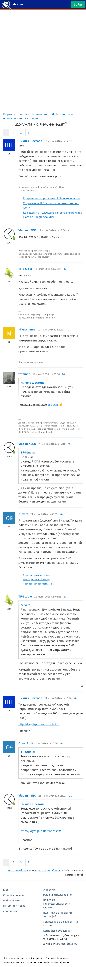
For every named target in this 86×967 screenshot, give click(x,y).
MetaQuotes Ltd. (67, 944)
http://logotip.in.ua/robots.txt (38, 724)
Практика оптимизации (32, 114)
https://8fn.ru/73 (26, 425)
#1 (69, 230)
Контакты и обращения (57, 930)
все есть (53, 404)
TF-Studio (25, 269)
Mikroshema (26, 329)
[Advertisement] (43, 20)
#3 (68, 329)
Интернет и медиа (14, 905)
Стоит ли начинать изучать (37, 575)
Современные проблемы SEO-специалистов (51, 198)
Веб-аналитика (12, 900)
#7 (65, 596)
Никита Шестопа (30, 141)
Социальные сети (14, 895)
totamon (24, 374)
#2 (65, 269)
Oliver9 (23, 514)
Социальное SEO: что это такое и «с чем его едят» (51, 205)
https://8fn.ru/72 (59, 425)
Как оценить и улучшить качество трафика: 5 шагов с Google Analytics (52, 215)
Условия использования (57, 894)
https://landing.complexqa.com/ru (36, 317)
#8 (75, 698)
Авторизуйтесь (18, 870)
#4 (63, 374)
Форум (7, 114)
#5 (69, 444)
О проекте (49, 889)
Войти (78, 4)
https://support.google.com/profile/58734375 (41, 253)
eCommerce (10, 911)
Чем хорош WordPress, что (37, 579)
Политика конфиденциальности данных (56, 903)
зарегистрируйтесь (47, 870)
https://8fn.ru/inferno (58, 428)
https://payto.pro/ (47, 186)
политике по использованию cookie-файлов (41, 962)
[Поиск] (66, 5)
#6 (61, 514)
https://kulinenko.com (37, 256)
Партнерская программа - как (39, 583)
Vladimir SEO (27, 230)
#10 (70, 795)
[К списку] (11, 124)
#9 (61, 743)
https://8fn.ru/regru (48, 422)
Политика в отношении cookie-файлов (57, 914)
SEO (5, 890)
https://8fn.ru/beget (42, 431)
